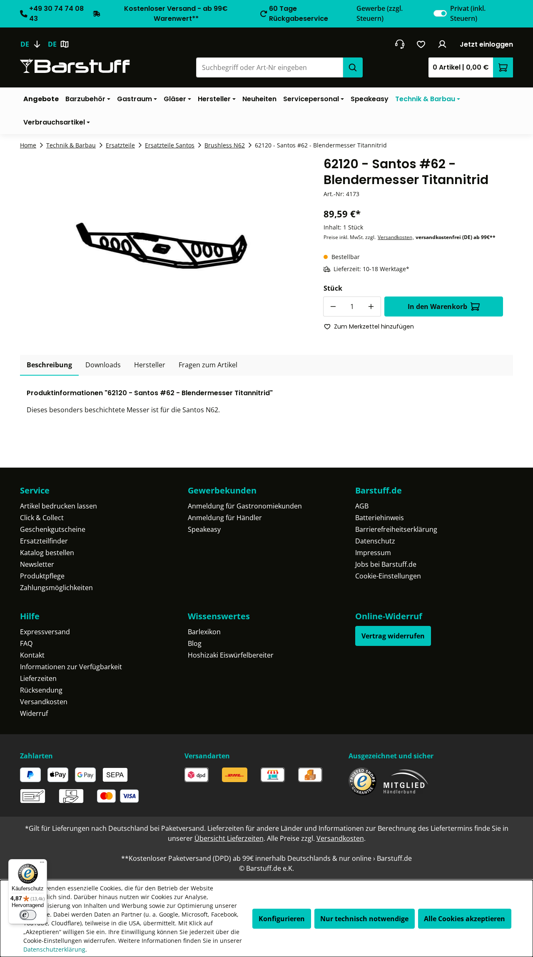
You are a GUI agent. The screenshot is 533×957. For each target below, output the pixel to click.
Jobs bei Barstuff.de (385, 564)
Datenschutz (375, 541)
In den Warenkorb (437, 306)
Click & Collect (42, 517)
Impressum (373, 552)
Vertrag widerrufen (393, 635)
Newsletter (37, 564)
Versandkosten (395, 237)
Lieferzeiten (38, 678)
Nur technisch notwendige (364, 918)
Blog (195, 643)
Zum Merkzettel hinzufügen (374, 326)
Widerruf (34, 713)
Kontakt (32, 655)
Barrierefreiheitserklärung (396, 529)
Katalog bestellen (47, 552)
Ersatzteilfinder (44, 541)
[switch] (440, 13)
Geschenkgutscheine (52, 529)
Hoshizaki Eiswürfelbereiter (231, 655)
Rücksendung (41, 690)
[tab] (49, 365)
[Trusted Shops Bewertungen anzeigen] (362, 781)
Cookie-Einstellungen (388, 576)
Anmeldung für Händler (225, 517)
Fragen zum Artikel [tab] (208, 364)
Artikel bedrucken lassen (58, 506)
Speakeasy (204, 529)
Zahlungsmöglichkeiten (56, 587)
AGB (362, 506)
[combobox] (269, 67)
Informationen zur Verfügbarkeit (71, 666)
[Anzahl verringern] (333, 307)
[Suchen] (353, 67)
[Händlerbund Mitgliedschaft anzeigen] (406, 781)
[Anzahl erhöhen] (371, 307)
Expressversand (45, 631)
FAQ (26, 643)
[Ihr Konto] (442, 44)
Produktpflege (42, 576)
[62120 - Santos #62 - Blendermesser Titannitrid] (161, 245)
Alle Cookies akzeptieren (464, 918)
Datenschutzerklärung (54, 949)
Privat (468, 13)
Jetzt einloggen (486, 44)
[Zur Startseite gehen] (75, 66)
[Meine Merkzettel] (421, 44)
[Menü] (42, 864)
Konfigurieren (282, 918)
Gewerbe (379, 13)
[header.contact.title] (399, 44)
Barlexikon (204, 631)
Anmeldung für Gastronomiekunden (245, 506)
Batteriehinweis (379, 517)
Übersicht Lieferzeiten (229, 838)
